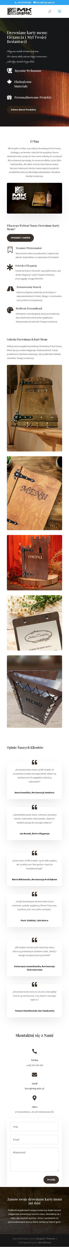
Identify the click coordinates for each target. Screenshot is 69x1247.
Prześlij (51, 1179)
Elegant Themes (45, 1238)
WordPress (45, 1242)
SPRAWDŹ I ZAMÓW (20, 237)
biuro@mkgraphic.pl (34, 1088)
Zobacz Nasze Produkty (23, 109)
